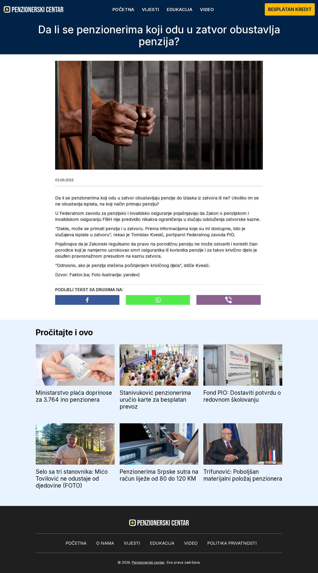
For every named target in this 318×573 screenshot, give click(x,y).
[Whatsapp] (158, 300)
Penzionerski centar (148, 562)
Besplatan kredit (290, 9)
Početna (123, 9)
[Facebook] (87, 300)
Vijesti (150, 9)
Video (207, 9)
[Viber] (228, 300)
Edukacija (179, 9)
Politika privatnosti (232, 543)
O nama (105, 543)
